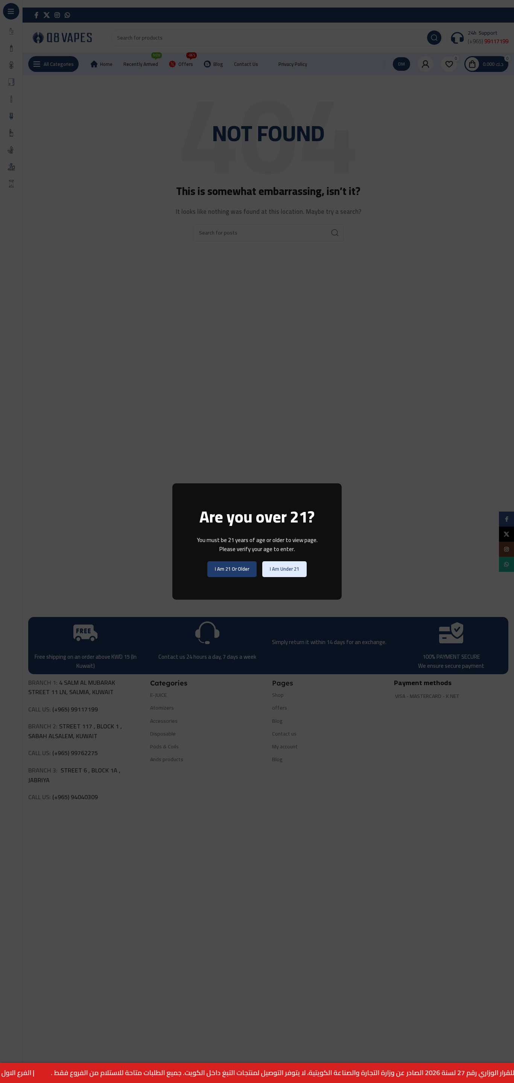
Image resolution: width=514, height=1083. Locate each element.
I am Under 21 (284, 568)
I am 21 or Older (232, 568)
